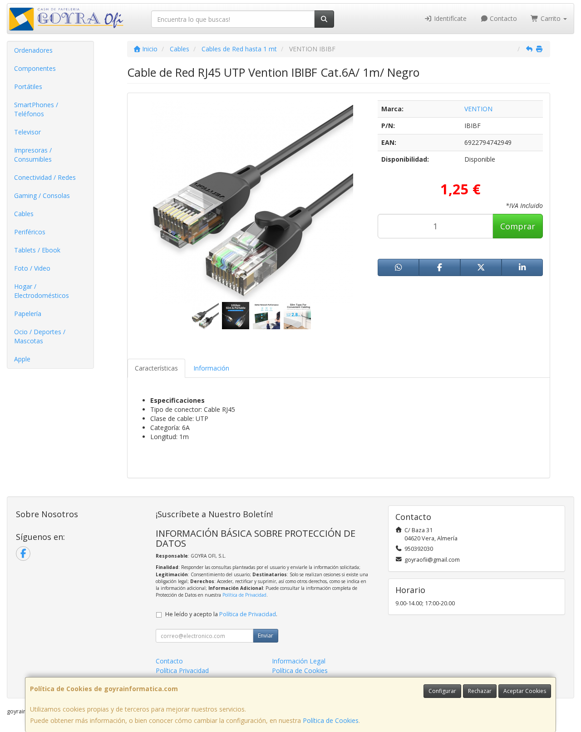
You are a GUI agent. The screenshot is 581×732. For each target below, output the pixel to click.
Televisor (27, 132)
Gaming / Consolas (42, 195)
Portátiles (28, 86)
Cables (24, 213)
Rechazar (480, 691)
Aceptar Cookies (524, 691)
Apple (22, 359)
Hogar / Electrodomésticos (41, 291)
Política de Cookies (331, 720)
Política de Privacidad (244, 595)
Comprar (517, 226)
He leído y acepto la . (221, 614)
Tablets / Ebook (37, 250)
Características (156, 368)
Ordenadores (33, 50)
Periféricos (29, 232)
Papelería (27, 313)
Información (211, 368)
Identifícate (449, 18)
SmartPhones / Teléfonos (36, 109)
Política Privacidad (182, 670)
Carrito (550, 18)
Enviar (265, 635)
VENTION (478, 108)
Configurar (442, 691)
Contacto (502, 18)
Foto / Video (32, 268)
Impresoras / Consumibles (33, 154)
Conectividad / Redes (45, 177)
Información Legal (298, 661)
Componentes (35, 68)
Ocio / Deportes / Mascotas (39, 336)
